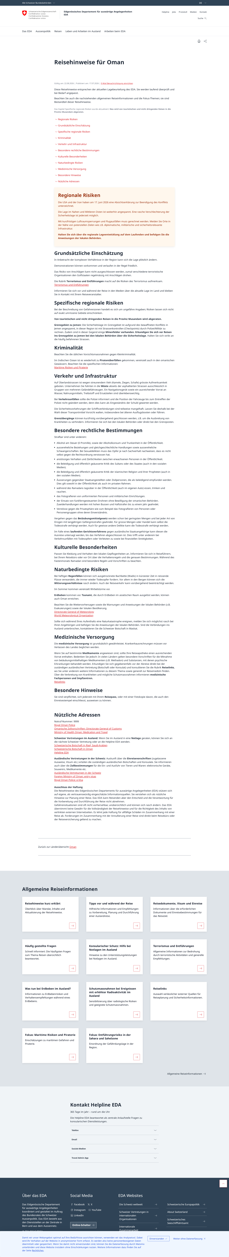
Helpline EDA (61, 752)
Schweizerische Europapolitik (183, 1204)
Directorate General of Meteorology (74, 611)
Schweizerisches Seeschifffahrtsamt (177, 1221)
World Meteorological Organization (73, 615)
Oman (72, 846)
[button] (27, 31)
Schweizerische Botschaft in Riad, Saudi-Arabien (80, 745)
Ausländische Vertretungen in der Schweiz (77, 772)
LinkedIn (79, 1215)
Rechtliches (38, 1250)
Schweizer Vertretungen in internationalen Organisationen (133, 1215)
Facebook (79, 1204)
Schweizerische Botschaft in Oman (73, 748)
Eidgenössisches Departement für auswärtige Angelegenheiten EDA (98, 13)
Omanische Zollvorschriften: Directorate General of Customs (88, 728)
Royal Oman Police (64, 725)
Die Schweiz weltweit (131, 1204)
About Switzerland (177, 1212)
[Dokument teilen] (205, 41)
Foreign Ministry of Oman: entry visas (75, 776)
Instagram (80, 1209)
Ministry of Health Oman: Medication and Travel (81, 732)
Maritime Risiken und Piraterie (71, 367)
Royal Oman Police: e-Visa (68, 780)
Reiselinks (59, 681)
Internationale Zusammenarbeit (128, 1228)
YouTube (96, 1209)
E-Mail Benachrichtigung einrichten (117, 83)
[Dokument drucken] (199, 41)
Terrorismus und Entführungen (71, 284)
